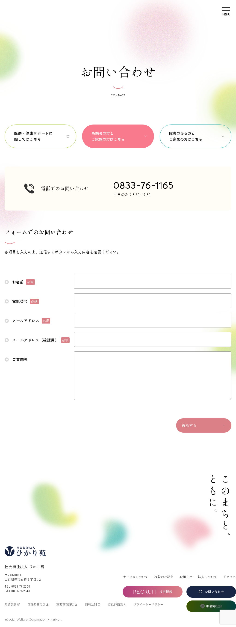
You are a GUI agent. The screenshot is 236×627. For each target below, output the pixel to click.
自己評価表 (115, 604)
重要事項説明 (65, 604)
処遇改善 (11, 604)
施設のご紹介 (164, 576)
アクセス (229, 576)
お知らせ (185, 576)
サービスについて (135, 576)
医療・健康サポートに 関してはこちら (33, 136)
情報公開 (91, 604)
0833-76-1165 (143, 185)
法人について (207, 576)
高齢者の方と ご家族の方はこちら (108, 136)
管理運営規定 (36, 604)
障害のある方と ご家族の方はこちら (185, 136)
